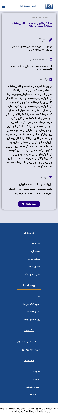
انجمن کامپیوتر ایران (27, 6)
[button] (29, 204)
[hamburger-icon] (3, 7)
